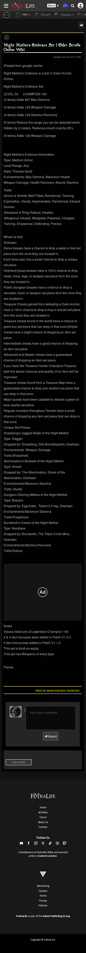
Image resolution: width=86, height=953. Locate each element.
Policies (43, 905)
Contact (43, 827)
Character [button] (66, 15)
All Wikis (43, 812)
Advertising (43, 886)
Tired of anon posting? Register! (57, 690)
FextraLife (22, 916)
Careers (43, 891)
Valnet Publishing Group (56, 916)
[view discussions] (81, 25)
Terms (43, 895)
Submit (52, 736)
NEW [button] (24, 15)
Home (43, 807)
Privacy (43, 900)
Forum (43, 817)
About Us (43, 822)
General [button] (44, 15)
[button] (53, 5)
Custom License (47, 856)
